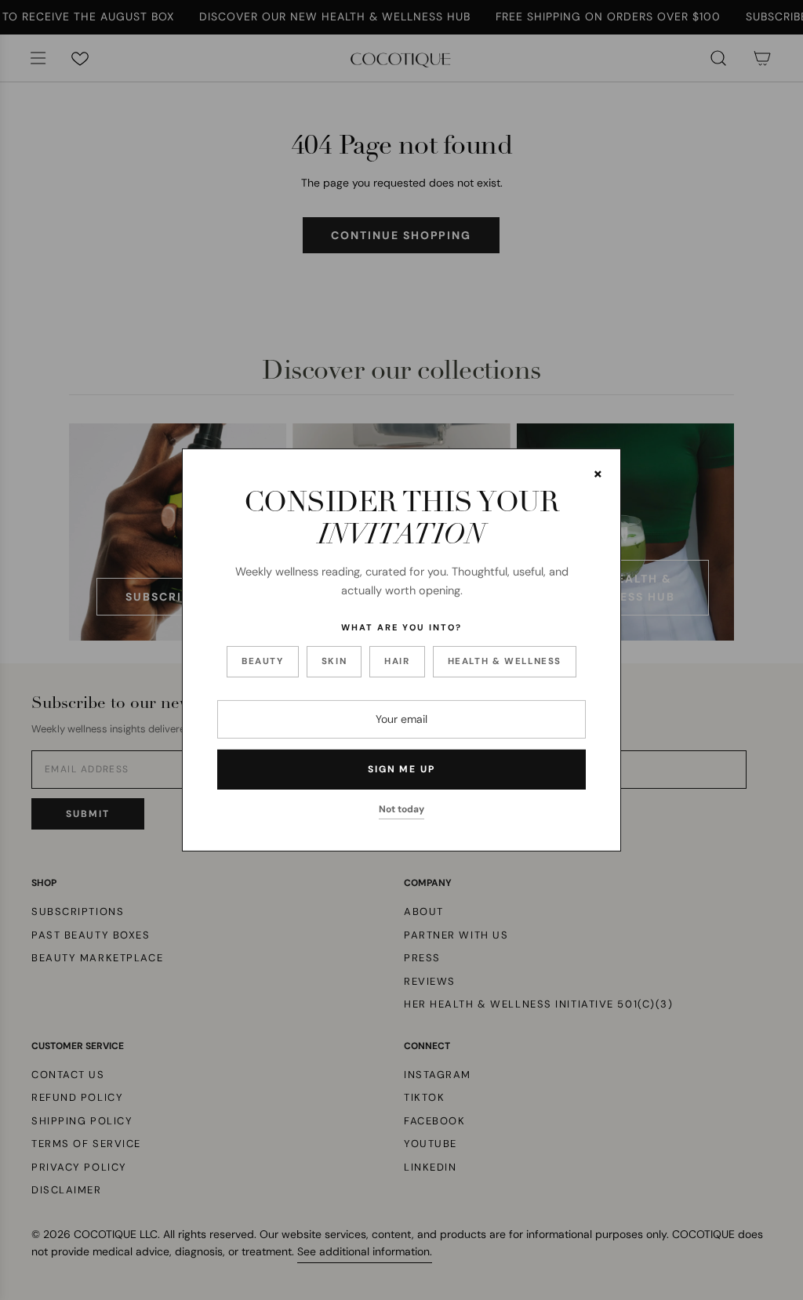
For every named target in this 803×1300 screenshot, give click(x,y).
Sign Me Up (401, 769)
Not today (401, 809)
